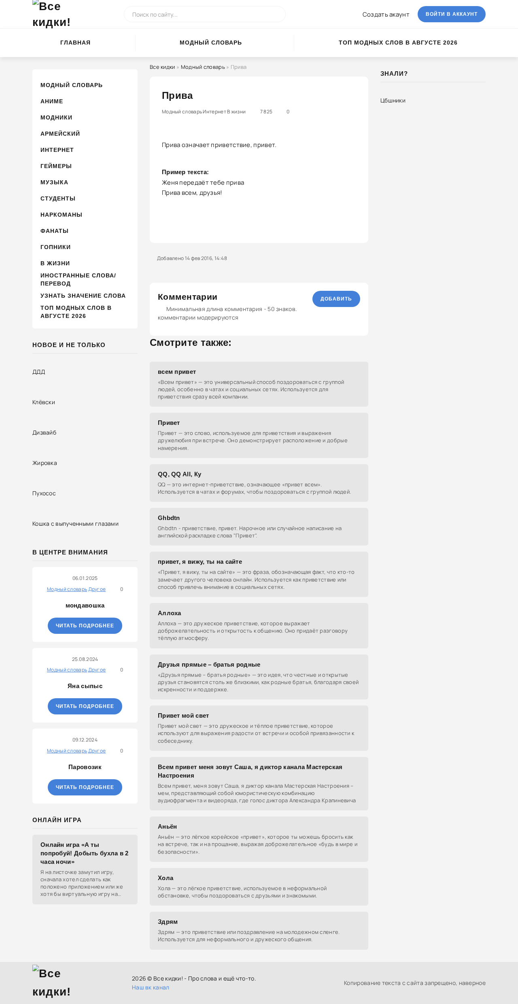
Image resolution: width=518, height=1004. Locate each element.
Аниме (51, 101)
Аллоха (169, 613)
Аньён (167, 826)
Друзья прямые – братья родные (209, 664)
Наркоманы (61, 214)
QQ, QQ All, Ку (179, 474)
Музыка (54, 182)
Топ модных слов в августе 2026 (398, 42)
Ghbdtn (169, 517)
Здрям (168, 921)
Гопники (55, 247)
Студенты (58, 198)
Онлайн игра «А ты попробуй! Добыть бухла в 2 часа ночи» (84, 853)
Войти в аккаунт (452, 14)
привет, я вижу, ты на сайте (200, 561)
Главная (75, 42)
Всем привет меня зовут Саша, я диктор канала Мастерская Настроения (250, 771)
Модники (56, 117)
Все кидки (162, 66)
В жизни (55, 263)
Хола (165, 877)
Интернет (57, 150)
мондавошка (85, 605)
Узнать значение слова (83, 295)
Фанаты (54, 231)
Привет (169, 422)
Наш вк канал (151, 987)
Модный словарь (211, 42)
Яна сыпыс (85, 685)
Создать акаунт (386, 14)
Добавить (336, 299)
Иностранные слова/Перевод (78, 279)
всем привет (177, 371)
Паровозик (85, 766)
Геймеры (56, 166)
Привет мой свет (183, 715)
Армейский (60, 133)
